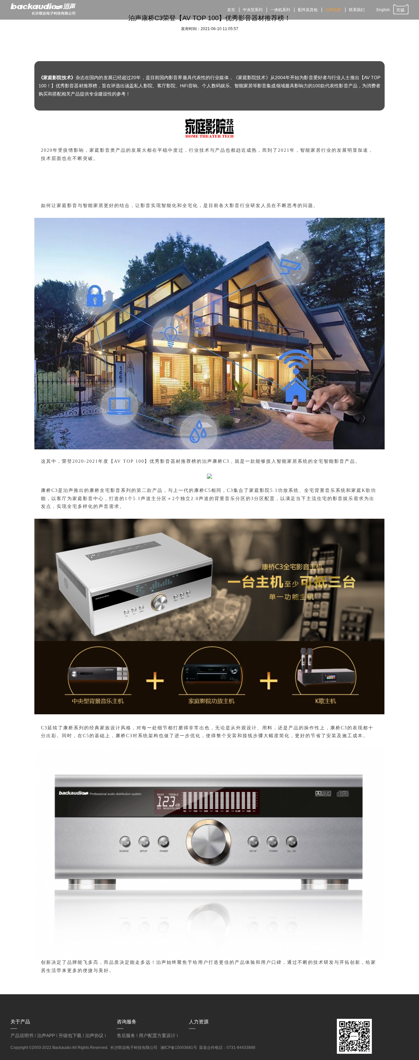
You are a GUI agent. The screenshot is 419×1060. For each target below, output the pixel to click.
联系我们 (357, 10)
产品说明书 (21, 1035)
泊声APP (46, 1035)
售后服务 (126, 1035)
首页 (231, 10)
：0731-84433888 (239, 1047)
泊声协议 (94, 1035)
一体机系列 (280, 10)
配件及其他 (308, 10)
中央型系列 (253, 10)
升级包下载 (70, 1035)
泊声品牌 (333, 10)
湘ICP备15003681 (176, 1047)
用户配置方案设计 (157, 1035)
